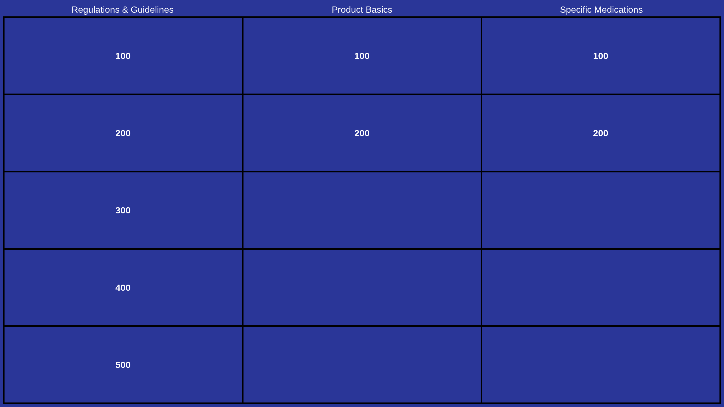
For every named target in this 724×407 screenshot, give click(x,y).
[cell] (123, 55)
